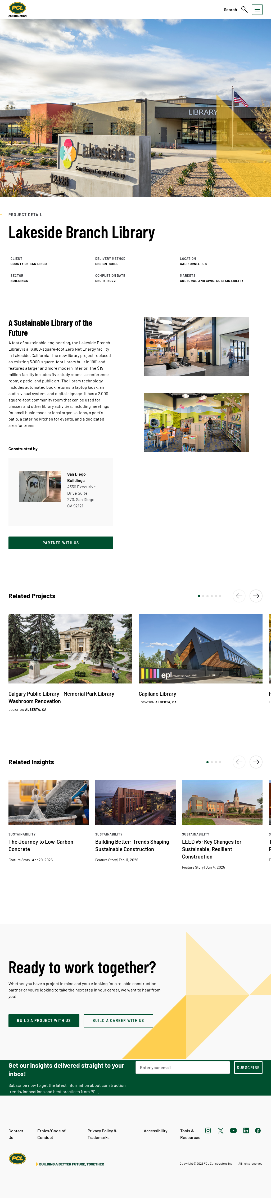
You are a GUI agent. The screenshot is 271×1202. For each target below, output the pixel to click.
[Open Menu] (257, 9)
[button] (199, 596)
